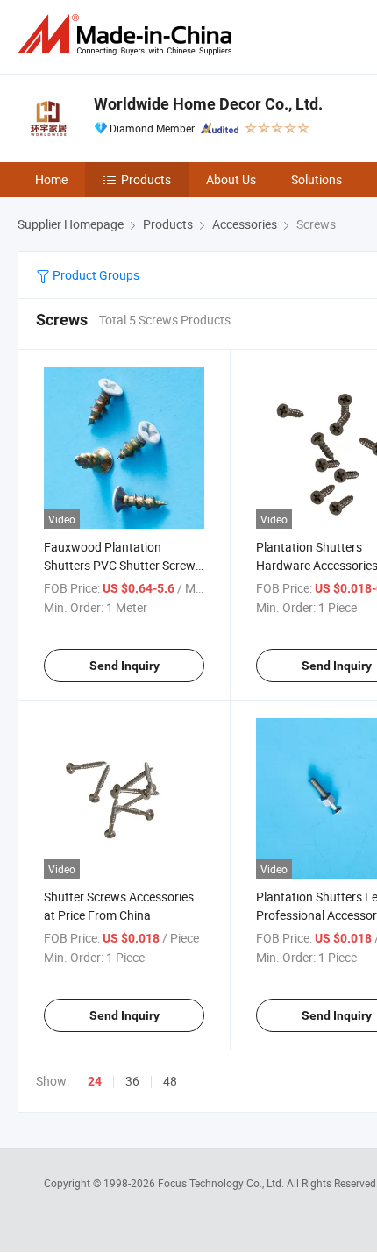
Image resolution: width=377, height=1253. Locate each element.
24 (95, 1081)
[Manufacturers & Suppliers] (128, 34)
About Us (231, 179)
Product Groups (94, 275)
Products (146, 179)
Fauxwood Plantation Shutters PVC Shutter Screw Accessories (120, 565)
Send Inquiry (124, 666)
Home (51, 179)
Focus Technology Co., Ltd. (222, 1183)
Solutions (316, 179)
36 (132, 1080)
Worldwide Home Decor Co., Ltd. (208, 104)
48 (170, 1080)
